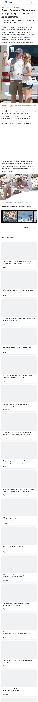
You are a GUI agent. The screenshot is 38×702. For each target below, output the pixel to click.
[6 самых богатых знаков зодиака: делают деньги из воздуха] (19, 398)
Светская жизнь (16, 7)
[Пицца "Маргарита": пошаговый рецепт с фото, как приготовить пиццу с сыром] (19, 455)
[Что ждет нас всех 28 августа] (19, 540)
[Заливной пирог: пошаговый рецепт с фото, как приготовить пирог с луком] (19, 369)
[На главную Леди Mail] (9, 2)
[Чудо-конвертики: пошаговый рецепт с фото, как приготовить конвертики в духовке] (19, 483)
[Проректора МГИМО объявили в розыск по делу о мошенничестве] (19, 683)
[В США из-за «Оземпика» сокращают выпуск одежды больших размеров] (19, 569)
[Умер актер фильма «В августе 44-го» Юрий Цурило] (19, 654)
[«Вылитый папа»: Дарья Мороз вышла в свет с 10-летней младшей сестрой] (19, 312)
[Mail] (6, 2)
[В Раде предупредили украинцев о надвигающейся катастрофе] (19, 512)
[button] (19, 74)
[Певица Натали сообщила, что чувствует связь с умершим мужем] (19, 597)
